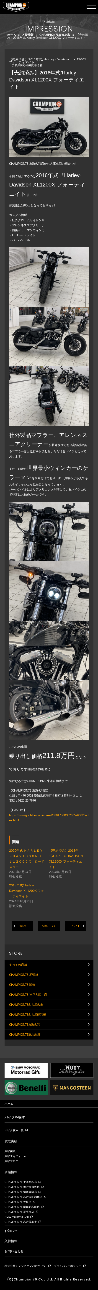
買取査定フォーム (15, 1156)
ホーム (11, 35)
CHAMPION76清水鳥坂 (24, 1034)
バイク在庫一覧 (14, 1130)
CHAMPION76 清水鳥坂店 (21, 1192)
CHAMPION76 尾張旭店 (19, 1212)
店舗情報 (11, 1172)
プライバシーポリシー (67, 1266)
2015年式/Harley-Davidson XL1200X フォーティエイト (26, 890)
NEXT (76, 926)
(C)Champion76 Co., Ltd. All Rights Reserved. (49, 1279)
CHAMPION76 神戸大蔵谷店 (28, 994)
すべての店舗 (18, 964)
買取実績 (11, 1141)
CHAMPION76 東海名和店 (21, 1182)
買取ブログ (11, 1161)
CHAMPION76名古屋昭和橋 (27, 1014)
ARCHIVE (49, 926)
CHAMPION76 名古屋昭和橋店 (23, 1197)
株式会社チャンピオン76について (25, 1266)
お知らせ (11, 1231)
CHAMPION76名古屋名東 (26, 1004)
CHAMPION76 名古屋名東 (21, 1222)
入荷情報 (28, 35)
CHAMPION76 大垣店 (18, 1202)
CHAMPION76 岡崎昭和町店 (22, 1207)
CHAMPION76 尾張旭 (23, 974)
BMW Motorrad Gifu (17, 1217)
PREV (22, 926)
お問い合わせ (14, 1251)
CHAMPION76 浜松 (22, 984)
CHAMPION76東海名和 (54, 35)
